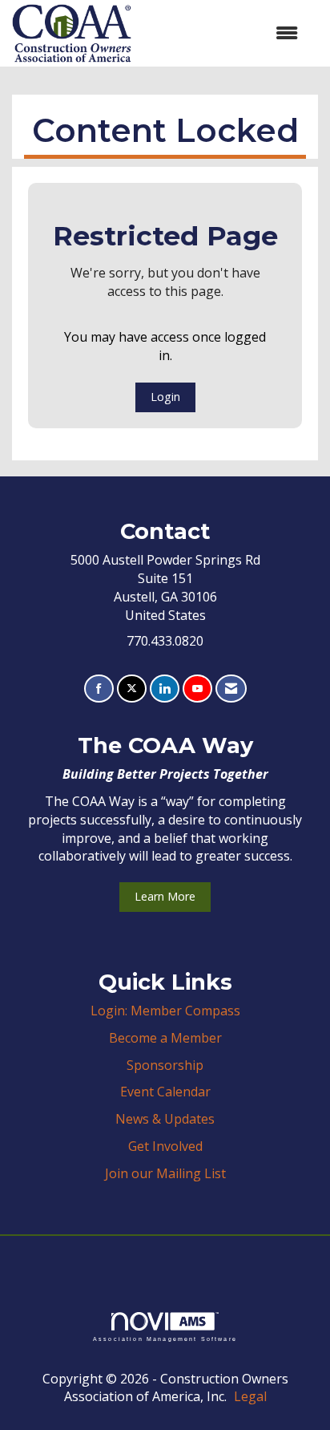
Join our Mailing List (165, 1173)
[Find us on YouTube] (197, 688)
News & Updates (165, 1119)
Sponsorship (165, 1065)
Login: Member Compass (165, 1010)
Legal (250, 1396)
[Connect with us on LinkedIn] (164, 688)
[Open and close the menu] (222, 33)
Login (165, 396)
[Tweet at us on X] (132, 688)
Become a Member (165, 1038)
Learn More (165, 896)
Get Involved (165, 1146)
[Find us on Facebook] (99, 688)
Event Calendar (165, 1091)
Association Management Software (165, 1338)
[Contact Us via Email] (231, 688)
